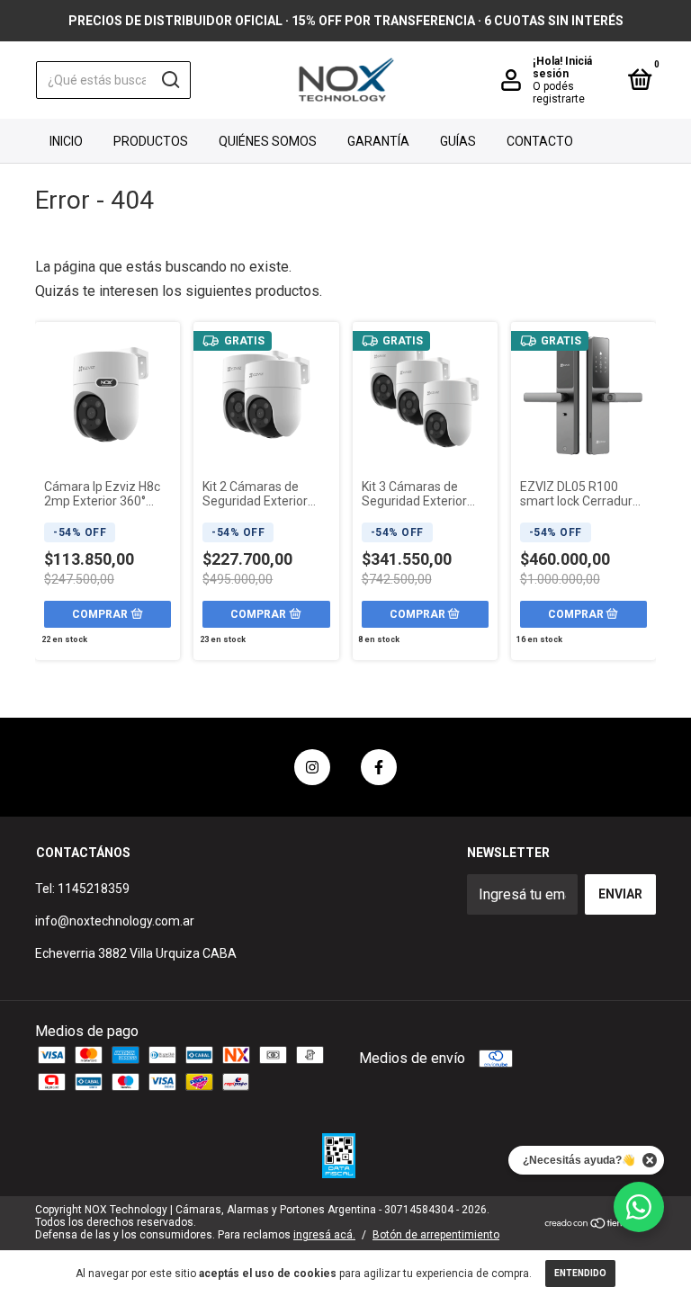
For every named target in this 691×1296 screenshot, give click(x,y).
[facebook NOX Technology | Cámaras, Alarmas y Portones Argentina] (379, 767)
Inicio (66, 141)
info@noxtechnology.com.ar (114, 921)
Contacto (540, 141)
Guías (458, 141)
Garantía (378, 141)
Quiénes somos (268, 141)
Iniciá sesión (562, 67)
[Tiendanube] (599, 1224)
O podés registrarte (559, 92)
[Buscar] (169, 80)
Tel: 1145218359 (82, 888)
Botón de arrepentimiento (435, 1235)
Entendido (580, 1273)
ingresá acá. (324, 1235)
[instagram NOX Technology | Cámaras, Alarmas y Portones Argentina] (312, 767)
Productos (150, 141)
